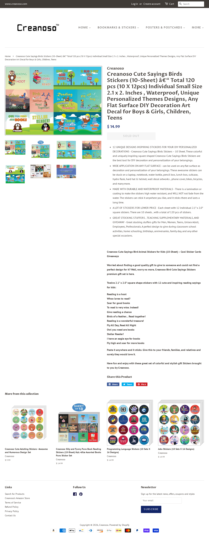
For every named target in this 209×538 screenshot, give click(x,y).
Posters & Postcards (164, 27)
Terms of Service (13, 502)
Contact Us (10, 515)
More (197, 27)
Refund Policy (11, 506)
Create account (152, 4)
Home (83, 27)
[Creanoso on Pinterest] (81, 494)
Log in (134, 4)
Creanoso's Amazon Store (17, 498)
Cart (171, 4)
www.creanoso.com (16, 4)
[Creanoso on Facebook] (75, 494)
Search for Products (14, 493)
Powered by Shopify (119, 524)
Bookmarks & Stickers (117, 27)
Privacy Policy (12, 511)
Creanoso (103, 524)
